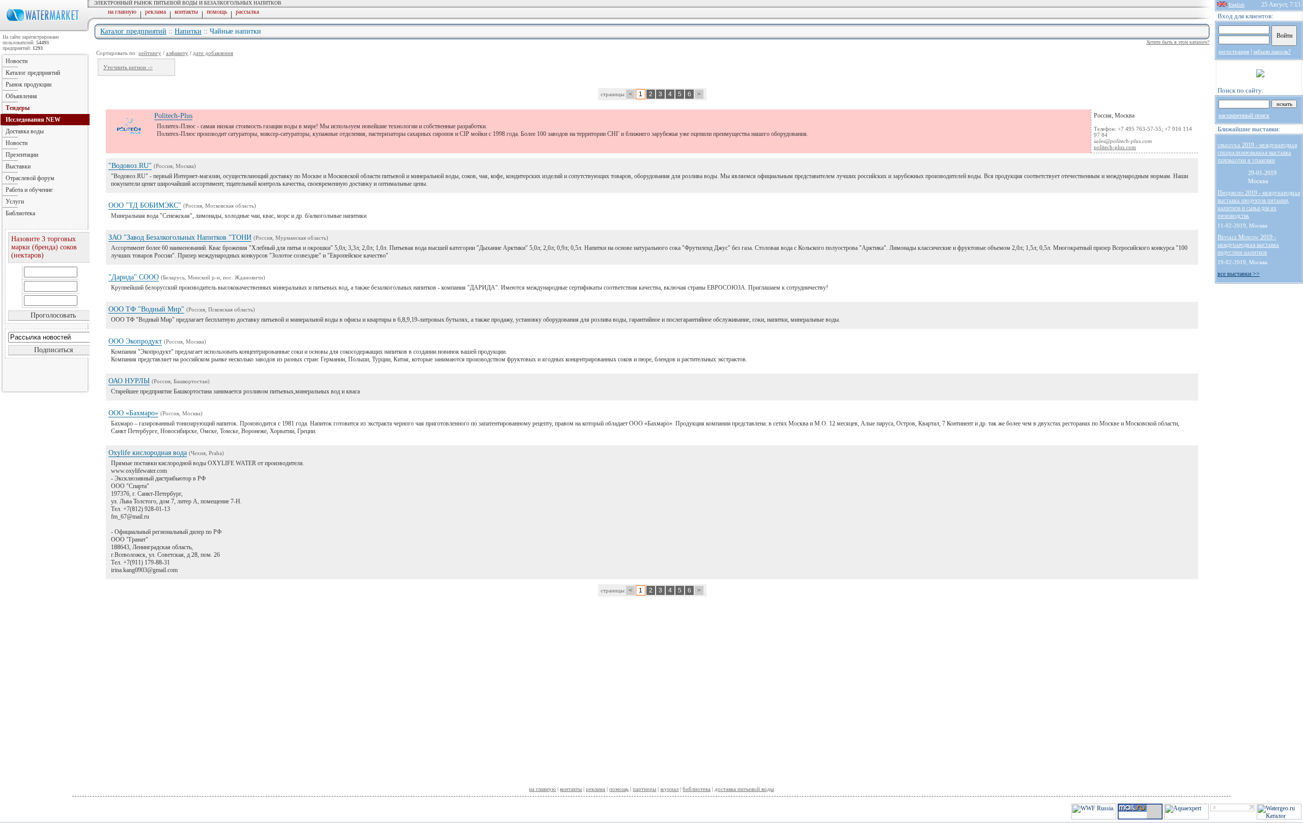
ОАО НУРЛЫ (129, 381)
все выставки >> (1238, 273)
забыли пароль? (1272, 51)
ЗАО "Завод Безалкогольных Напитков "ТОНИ (179, 237)
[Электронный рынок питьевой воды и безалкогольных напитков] (45, 29)
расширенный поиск (1244, 115)
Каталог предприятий (133, 31)
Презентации (22, 154)
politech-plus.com (1115, 147)
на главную (122, 11)
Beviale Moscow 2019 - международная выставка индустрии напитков (1248, 245)
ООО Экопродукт (135, 341)
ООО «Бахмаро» (133, 413)
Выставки (18, 166)
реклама (155, 11)
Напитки (188, 31)
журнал (669, 789)
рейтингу (149, 53)
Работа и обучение (29, 189)
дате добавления (213, 53)
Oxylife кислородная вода (147, 453)
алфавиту (177, 53)
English (1236, 5)
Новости (16, 61)
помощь (217, 11)
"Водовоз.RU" (130, 165)
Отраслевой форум (30, 178)
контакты (186, 11)
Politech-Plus (173, 116)
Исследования (33, 119)
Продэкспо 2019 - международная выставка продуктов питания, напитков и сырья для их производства (1258, 204)
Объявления (21, 96)
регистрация (1234, 51)
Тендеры (18, 107)
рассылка (247, 11)
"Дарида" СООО (133, 277)
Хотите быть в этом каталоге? (1177, 42)
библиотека (697, 789)
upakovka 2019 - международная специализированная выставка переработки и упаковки (1257, 152)
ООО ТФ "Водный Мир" (146, 309)
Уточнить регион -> (128, 67)
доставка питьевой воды (744, 789)
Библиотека (20, 213)
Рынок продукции (28, 84)
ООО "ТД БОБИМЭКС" (144, 205)
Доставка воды (25, 131)
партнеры (644, 789)
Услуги (15, 201)
